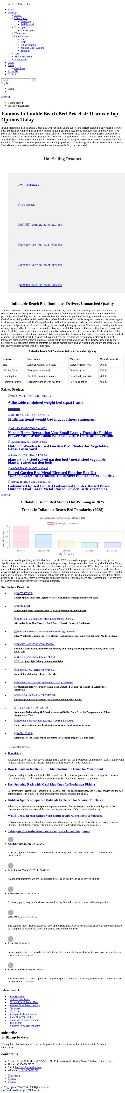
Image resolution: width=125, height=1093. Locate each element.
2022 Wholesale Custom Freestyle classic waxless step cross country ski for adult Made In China (65, 636)
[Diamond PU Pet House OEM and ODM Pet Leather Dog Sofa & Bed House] (23, 733)
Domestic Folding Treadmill (24, 1020)
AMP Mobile (32, 1090)
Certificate (19, 68)
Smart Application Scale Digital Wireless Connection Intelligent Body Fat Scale (56, 597)
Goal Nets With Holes (21, 1017)
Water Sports (21, 18)
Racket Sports (28, 30)
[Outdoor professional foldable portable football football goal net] (35, 695)
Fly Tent (14, 1011)
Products (12, 12)
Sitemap (20, 1090)
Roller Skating (28, 44)
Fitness (17, 15)
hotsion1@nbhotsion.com (28, 1067)
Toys (16, 53)
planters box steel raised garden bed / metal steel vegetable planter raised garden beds (57, 460)
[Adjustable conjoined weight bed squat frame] (30, 396)
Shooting (25, 50)
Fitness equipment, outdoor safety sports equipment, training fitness (50, 610)
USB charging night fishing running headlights (38, 661)
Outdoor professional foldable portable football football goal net (48, 699)
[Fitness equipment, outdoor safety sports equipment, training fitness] (22, 606)
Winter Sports (21, 33)
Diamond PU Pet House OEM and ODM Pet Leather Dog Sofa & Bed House (55, 737)
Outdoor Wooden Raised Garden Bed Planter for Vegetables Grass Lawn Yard (58, 447)
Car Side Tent (17, 996)
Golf (23, 41)
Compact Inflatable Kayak (23, 1014)
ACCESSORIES (23, 56)
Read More (14, 409)
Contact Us (13, 74)
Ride (23, 39)
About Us (13, 71)
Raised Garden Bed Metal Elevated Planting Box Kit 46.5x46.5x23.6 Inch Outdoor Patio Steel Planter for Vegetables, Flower (61, 476)
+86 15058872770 (28, 1070)
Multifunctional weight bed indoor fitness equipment (52, 419)
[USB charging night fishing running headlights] (34, 657)
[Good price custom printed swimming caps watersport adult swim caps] (44, 720)
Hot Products (8, 1090)
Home (11, 9)
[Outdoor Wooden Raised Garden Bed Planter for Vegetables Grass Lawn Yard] (27, 441)
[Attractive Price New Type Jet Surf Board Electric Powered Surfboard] (44, 618)
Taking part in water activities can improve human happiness (49, 831)
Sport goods (20, 59)
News (11, 62)
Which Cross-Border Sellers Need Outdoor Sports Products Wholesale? (55, 815)
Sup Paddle (16, 1023)
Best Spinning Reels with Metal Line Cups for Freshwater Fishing (51, 784)
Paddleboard (27, 24)
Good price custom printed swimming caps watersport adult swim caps (52, 725)
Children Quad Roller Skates (25, 1025)
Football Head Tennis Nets (24, 1002)
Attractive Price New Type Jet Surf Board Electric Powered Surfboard (52, 623)
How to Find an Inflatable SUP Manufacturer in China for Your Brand (55, 769)
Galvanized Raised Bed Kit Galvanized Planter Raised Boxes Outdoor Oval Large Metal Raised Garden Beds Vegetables (59, 487)
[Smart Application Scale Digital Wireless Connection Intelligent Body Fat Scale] (23, 593)
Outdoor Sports (22, 36)
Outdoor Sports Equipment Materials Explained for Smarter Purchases (55, 800)
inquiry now (7, 1047)
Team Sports (20, 27)
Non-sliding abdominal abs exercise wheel (36, 674)
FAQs (11, 65)
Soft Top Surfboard (20, 999)
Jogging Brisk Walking (32, 47)
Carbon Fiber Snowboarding (25, 1005)
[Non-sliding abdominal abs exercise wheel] (35, 669)
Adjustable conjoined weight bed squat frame (45, 402)
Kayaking (26, 21)
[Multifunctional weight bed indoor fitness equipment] (28, 415)
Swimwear (15, 1008)
